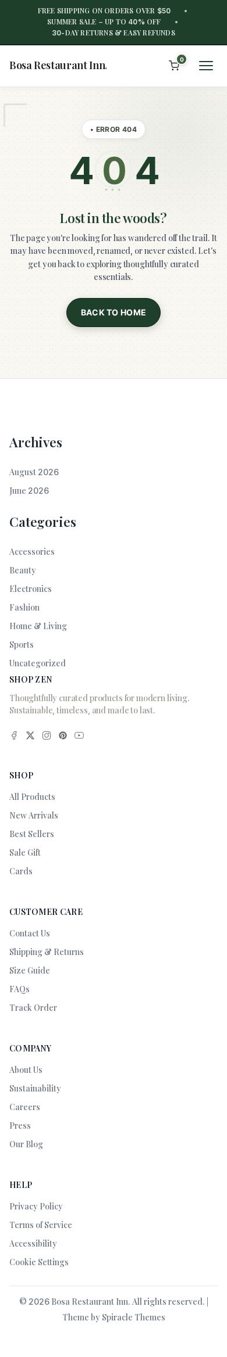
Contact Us (29, 933)
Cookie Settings (39, 1262)
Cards (21, 871)
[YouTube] (79, 737)
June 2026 (29, 490)
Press (20, 1125)
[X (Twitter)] (30, 737)
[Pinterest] (63, 737)
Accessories (32, 551)
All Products (32, 796)
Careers (24, 1106)
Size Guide (29, 970)
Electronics (30, 588)
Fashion (24, 607)
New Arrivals (33, 815)
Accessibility (33, 1243)
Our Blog (26, 1144)
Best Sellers (31, 833)
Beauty (22, 570)
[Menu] (206, 65)
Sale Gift (25, 852)
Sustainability (35, 1088)
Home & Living (38, 625)
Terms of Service (40, 1224)
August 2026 (34, 472)
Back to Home (114, 312)
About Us (25, 1069)
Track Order (33, 1007)
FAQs (19, 989)
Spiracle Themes (133, 1317)
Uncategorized (37, 663)
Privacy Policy (36, 1206)
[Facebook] (14, 737)
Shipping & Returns (46, 951)
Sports (21, 644)
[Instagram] (46, 737)
